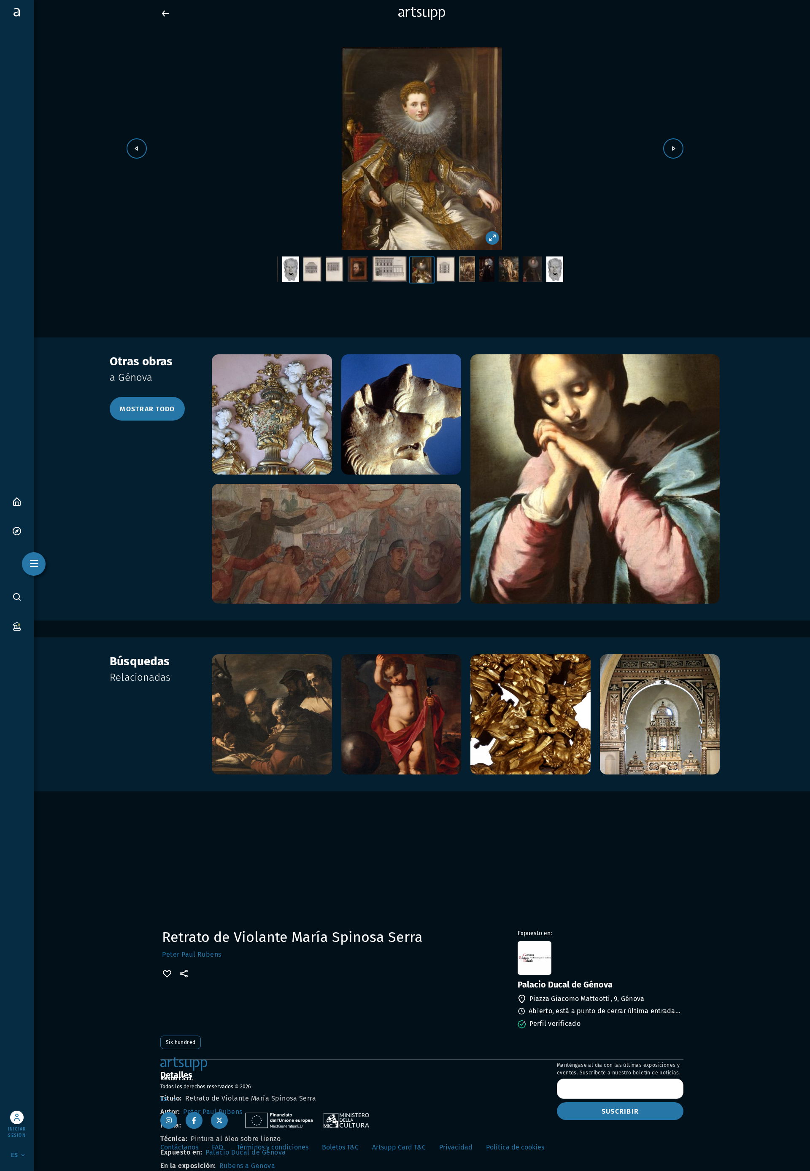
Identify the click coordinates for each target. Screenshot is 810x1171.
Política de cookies (515, 1147)
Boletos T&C (340, 1147)
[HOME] (16, 501)
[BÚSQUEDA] (16, 596)
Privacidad (455, 1147)
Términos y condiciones (272, 1147)
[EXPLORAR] (16, 530)
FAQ (217, 1147)
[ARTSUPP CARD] (16, 626)
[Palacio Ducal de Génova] (600, 958)
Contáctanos (179, 1147)
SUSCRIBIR (620, 1111)
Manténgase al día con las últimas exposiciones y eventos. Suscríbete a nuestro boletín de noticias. (618, 1069)
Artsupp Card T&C (399, 1147)
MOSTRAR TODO (147, 409)
